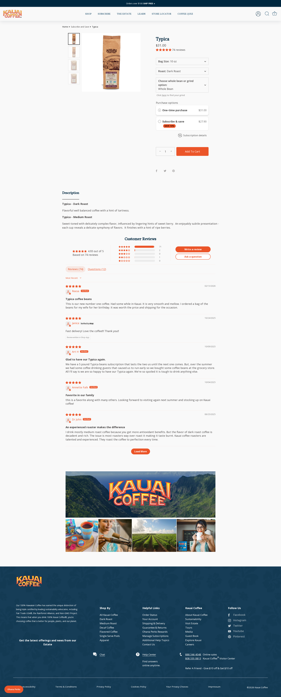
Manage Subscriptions (155, 636)
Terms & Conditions (66, 686)
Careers (189, 644)
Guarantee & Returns (154, 627)
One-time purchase (174, 110)
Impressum (214, 686)
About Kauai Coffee (196, 615)
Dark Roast (106, 619)
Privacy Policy (104, 686)
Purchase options (167, 102)
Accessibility (28, 686)
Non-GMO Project (68, 613)
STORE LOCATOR (161, 13)
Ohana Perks (13, 689)
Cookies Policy (138, 686)
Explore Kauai (193, 640)
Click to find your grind (171, 95)
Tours (188, 627)
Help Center (149, 654)
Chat (102, 654)
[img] (73, 286)
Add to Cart (192, 151)
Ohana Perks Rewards (155, 631)
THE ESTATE (124, 13)
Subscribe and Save (80, 26)
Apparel (104, 640)
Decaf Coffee (107, 627)
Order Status (149, 615)
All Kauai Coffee (109, 615)
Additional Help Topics (155, 640)
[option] (74, 39)
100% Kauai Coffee (56, 617)
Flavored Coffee (109, 631)
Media (189, 631)
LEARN (141, 13)
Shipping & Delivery (153, 623)
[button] (164, 50)
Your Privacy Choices (177, 686)
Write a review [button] (193, 249)
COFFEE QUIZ (185, 13)
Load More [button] (140, 451)
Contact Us (148, 644)
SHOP (88, 13)
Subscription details (195, 135)
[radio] (159, 110)
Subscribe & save (173, 123)
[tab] (70, 193)
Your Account (150, 619)
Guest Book (191, 636)
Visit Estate (191, 623)
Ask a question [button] (193, 256)
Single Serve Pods (110, 636)
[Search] (267, 14)
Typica (95, 26)
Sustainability (193, 619)
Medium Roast (108, 623)
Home (65, 26)
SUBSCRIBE (104, 13)
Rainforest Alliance (45, 613)
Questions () (97, 269)
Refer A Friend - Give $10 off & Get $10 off (208, 668)
